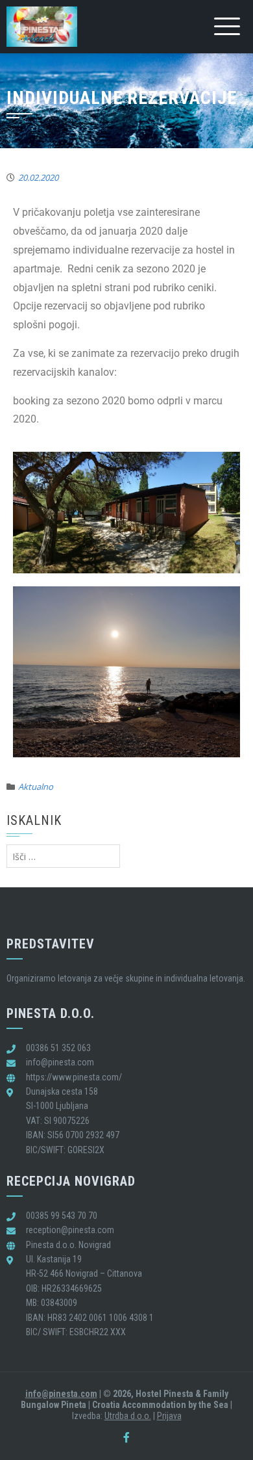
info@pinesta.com (61, 1393)
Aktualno (35, 786)
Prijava (169, 1416)
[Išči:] (63, 856)
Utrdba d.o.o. (127, 1416)
